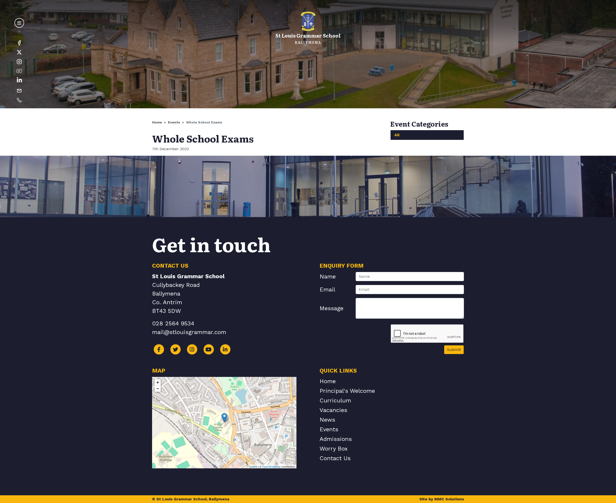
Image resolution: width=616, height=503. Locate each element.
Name (328, 276)
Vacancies (333, 410)
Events (174, 122)
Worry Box (334, 448)
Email (327, 289)
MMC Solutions (449, 499)
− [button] (157, 388)
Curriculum (335, 400)
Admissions (336, 439)
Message (331, 308)
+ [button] (157, 382)
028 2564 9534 (173, 323)
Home (157, 122)
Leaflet (253, 466)
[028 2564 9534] (19, 100)
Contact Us (335, 458)
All (396, 135)
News (327, 419)
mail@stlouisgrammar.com (189, 332)
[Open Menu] (19, 23)
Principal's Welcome (347, 390)
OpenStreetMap (271, 466)
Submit (454, 349)
